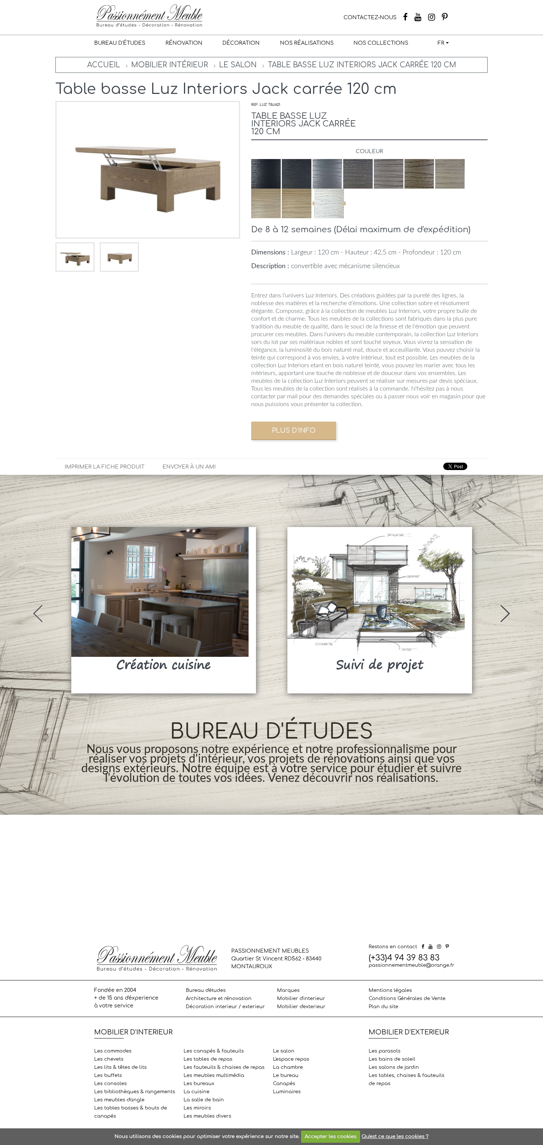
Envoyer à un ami (189, 467)
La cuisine (196, 1091)
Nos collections (381, 43)
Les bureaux (199, 1083)
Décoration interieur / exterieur (225, 1006)
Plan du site (383, 1006)
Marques (288, 990)
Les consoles (110, 1083)
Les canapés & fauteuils (214, 1051)
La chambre (288, 1067)
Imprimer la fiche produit (104, 467)
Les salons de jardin (394, 1067)
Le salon (238, 65)
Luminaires (287, 1091)
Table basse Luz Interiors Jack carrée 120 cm (362, 65)
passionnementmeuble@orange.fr (411, 965)
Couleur (369, 151)
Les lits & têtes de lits (120, 1067)
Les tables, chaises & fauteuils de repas (406, 1079)
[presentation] (37, 613)
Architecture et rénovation (219, 998)
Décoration (241, 43)
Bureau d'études (119, 43)
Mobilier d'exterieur (301, 1006)
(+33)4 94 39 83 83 (404, 958)
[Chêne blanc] (329, 203)
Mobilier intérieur (169, 65)
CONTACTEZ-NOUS (370, 17)
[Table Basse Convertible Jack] (75, 257)
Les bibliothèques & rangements (134, 1091)
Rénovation (183, 43)
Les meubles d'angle (119, 1099)
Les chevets (108, 1059)
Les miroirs (197, 1108)
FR (441, 43)
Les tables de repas (208, 1059)
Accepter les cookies (330, 1136)
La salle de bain (204, 1099)
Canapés (284, 1083)
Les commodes (113, 1051)
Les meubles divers (207, 1116)
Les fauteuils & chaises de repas (224, 1067)
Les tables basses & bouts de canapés (130, 1112)
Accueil (103, 65)
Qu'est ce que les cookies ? (395, 1136)
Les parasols (384, 1051)
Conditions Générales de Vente (407, 998)
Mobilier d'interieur (301, 998)
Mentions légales (390, 990)
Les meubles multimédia (214, 1075)
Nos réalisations (307, 43)
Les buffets (108, 1075)
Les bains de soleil (392, 1059)
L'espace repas (291, 1059)
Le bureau (285, 1075)
